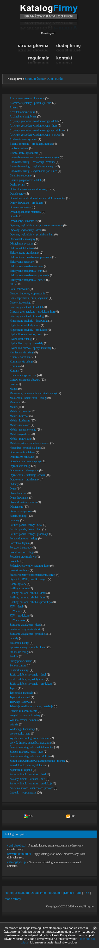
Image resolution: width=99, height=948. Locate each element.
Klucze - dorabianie (21, 357)
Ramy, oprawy (18, 584)
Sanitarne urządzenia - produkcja (28, 633)
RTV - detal (16, 606)
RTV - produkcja (19, 615)
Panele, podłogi (18, 515)
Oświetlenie (16, 506)
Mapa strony (13, 899)
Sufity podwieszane (21, 661)
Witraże (14, 724)
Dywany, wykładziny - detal (26, 230)
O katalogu (22, 893)
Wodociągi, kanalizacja (22, 729)
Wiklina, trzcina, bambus (24, 720)
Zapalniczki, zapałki (21, 770)
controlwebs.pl (16, 845)
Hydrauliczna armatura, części (26, 334)
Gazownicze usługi (20, 302)
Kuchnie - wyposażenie (23, 375)
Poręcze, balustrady (21, 547)
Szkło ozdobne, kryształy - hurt (27, 679)
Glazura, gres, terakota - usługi (27, 316)
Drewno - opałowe (20, 207)
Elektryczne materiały (22, 261)
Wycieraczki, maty (20, 733)
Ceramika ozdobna (20, 175)
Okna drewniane (19, 497)
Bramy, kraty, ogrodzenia (24, 152)
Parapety (14, 520)
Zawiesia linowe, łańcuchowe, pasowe (31, 788)
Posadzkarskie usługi (22, 552)
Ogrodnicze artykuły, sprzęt (25, 461)
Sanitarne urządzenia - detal (25, 624)
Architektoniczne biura (22, 112)
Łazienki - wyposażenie (23, 792)
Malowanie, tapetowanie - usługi (28, 397)
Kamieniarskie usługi (22, 352)
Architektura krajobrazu (23, 116)
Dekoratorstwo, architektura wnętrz (30, 189)
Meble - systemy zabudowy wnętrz (30, 443)
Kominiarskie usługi (21, 361)
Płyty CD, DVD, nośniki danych (28, 579)
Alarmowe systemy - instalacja (27, 98)
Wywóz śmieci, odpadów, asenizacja (30, 742)
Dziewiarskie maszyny (22, 239)
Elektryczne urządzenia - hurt (26, 270)
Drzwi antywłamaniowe (23, 221)
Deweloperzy (17, 193)
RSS (86, 893)
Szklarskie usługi (19, 670)
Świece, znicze (18, 665)
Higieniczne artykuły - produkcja (28, 329)
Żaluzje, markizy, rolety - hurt (26, 751)
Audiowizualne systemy (23, 139)
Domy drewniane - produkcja (26, 202)
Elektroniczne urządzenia (24, 252)
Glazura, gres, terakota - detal (26, 307)
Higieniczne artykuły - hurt (25, 325)
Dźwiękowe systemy (21, 243)
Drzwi (13, 216)
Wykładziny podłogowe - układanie (30, 738)
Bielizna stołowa (19, 148)
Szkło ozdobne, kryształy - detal (28, 674)
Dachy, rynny (17, 184)
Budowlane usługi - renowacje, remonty (32, 162)
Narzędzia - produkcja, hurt (25, 447)
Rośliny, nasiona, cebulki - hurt (27, 597)
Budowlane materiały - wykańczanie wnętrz (34, 157)
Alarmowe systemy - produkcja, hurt (30, 103)
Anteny (14, 107)
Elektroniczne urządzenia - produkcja (30, 257)
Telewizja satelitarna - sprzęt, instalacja (31, 706)
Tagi (78, 893)
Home (9, 893)
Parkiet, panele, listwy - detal (26, 525)
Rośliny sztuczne (19, 588)
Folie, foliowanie (19, 289)
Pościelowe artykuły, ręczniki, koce (30, 565)
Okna (13, 488)
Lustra (13, 384)
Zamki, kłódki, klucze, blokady (27, 765)
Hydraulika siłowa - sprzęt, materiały (30, 348)
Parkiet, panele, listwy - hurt (26, 529)
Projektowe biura (19, 570)
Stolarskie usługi (19, 652)
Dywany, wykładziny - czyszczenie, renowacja (36, 225)
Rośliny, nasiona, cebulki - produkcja (31, 602)
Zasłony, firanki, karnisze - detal (28, 774)
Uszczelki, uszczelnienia (23, 711)
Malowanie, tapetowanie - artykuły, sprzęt (33, 393)
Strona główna (34, 78)
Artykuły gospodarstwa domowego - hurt (33, 125)
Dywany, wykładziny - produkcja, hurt (32, 234)
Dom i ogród (55, 78)
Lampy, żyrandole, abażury (25, 379)
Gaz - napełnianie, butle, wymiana (29, 298)
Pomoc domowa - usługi (23, 538)
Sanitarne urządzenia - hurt (25, 629)
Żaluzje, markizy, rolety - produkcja (30, 756)
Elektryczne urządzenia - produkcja (29, 275)
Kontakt (69, 893)
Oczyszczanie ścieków (22, 452)
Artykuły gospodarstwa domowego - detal (34, 121)
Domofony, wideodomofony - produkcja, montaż (37, 198)
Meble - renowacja (20, 438)
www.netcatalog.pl (19, 854)
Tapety (13, 688)
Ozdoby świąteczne (21, 511)
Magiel (14, 388)
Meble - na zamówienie (23, 429)
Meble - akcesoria (20, 411)
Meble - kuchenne (20, 420)
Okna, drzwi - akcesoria (23, 502)
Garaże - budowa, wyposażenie (27, 293)
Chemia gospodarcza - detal (25, 180)
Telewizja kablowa (20, 701)
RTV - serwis (17, 620)
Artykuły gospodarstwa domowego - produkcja (37, 130)
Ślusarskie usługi (19, 642)
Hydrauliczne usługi (21, 339)
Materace (15, 402)
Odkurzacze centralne (22, 456)
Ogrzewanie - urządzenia (24, 479)
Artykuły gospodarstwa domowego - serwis (35, 134)
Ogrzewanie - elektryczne (24, 470)
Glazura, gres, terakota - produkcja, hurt (32, 311)
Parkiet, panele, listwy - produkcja (29, 534)
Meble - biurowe (19, 416)
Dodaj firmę (38, 893)
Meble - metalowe (20, 425)
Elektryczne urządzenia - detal (26, 266)
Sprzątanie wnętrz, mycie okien (27, 647)
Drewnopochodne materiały (25, 211)
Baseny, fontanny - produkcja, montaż (31, 143)
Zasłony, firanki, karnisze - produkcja (31, 783)
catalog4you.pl (16, 862)
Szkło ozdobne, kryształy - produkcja (31, 683)
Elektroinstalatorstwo (22, 248)
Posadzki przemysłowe (23, 556)
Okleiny (14, 484)
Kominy (14, 370)
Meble (13, 407)
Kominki (15, 366)
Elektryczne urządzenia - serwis (27, 280)
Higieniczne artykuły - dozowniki (29, 320)
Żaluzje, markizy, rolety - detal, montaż (31, 747)
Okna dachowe (18, 493)
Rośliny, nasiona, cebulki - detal (28, 593)
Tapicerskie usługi (20, 697)
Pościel (14, 561)
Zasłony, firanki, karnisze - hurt (27, 779)
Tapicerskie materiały (21, 692)
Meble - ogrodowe (20, 434)
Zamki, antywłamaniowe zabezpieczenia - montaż (37, 760)
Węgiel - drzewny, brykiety (25, 715)
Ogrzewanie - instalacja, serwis (27, 475)
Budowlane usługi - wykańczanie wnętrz (33, 166)
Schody (14, 638)
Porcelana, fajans (19, 543)
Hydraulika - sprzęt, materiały (26, 343)
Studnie (14, 656)
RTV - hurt (16, 611)
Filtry (13, 284)
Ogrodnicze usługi (20, 466)
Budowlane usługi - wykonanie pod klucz (33, 171)
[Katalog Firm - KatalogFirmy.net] (49, 6)
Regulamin (55, 893)
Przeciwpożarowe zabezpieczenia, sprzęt (32, 574)
